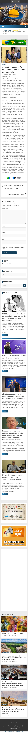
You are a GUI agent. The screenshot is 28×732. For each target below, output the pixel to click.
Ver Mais (5, 334)
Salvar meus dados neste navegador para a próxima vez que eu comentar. (13, 248)
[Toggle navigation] (3, 26)
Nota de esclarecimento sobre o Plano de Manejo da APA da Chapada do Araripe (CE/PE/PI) (14, 657)
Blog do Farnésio (18, 725)
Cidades (5, 704)
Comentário (5, 208)
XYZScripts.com (20, 731)
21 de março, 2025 (6, 74)
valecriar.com (13, 728)
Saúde (4, 64)
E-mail (4, 232)
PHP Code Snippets (8, 731)
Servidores (6, 678)
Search (24, 285)
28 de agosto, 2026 (6, 635)
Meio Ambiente (6, 652)
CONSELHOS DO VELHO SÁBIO (12, 633)
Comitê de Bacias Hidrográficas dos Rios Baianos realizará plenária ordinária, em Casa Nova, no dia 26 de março (14, 187)
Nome (4, 226)
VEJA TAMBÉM (7, 614)
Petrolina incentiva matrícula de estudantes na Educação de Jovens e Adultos (13, 193)
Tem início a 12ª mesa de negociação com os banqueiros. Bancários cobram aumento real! (12, 683)
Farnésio (14, 74)
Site (3, 239)
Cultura (5, 630)
